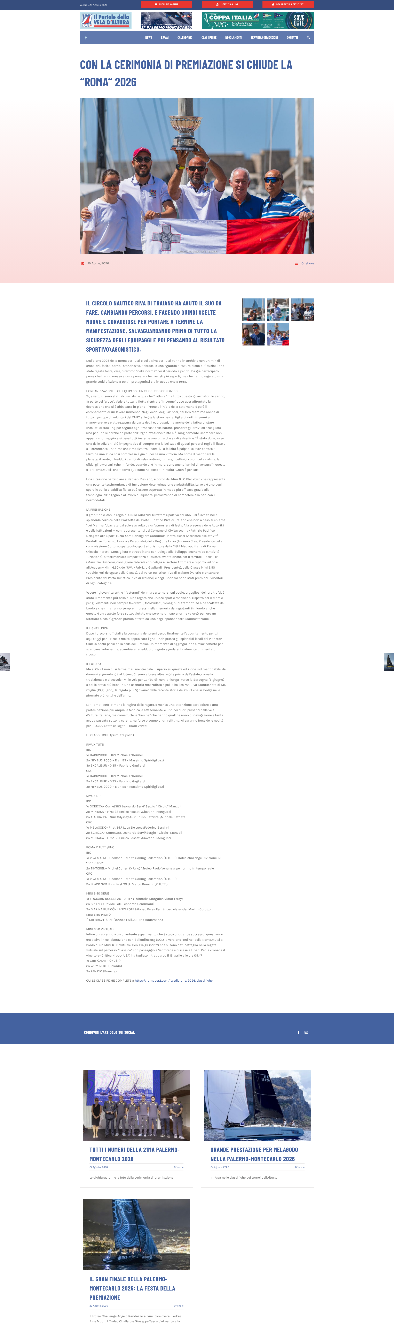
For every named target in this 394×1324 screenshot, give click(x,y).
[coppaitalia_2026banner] (258, 13)
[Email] (306, 1032)
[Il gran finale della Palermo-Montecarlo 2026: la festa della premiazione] (136, 1202)
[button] (308, 38)
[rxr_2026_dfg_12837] (278, 300)
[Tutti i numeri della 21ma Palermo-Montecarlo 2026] (136, 1072)
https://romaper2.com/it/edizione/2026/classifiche (174, 980)
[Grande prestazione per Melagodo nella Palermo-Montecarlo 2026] (257, 1072)
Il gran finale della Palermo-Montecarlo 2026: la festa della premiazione (132, 1288)
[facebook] (86, 37)
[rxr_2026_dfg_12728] (253, 300)
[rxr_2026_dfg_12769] (253, 324)
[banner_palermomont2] (166, 14)
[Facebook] (298, 1032)
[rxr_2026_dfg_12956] (278, 324)
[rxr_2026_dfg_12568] (302, 300)
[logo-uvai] (106, 14)
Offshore (307, 263)
